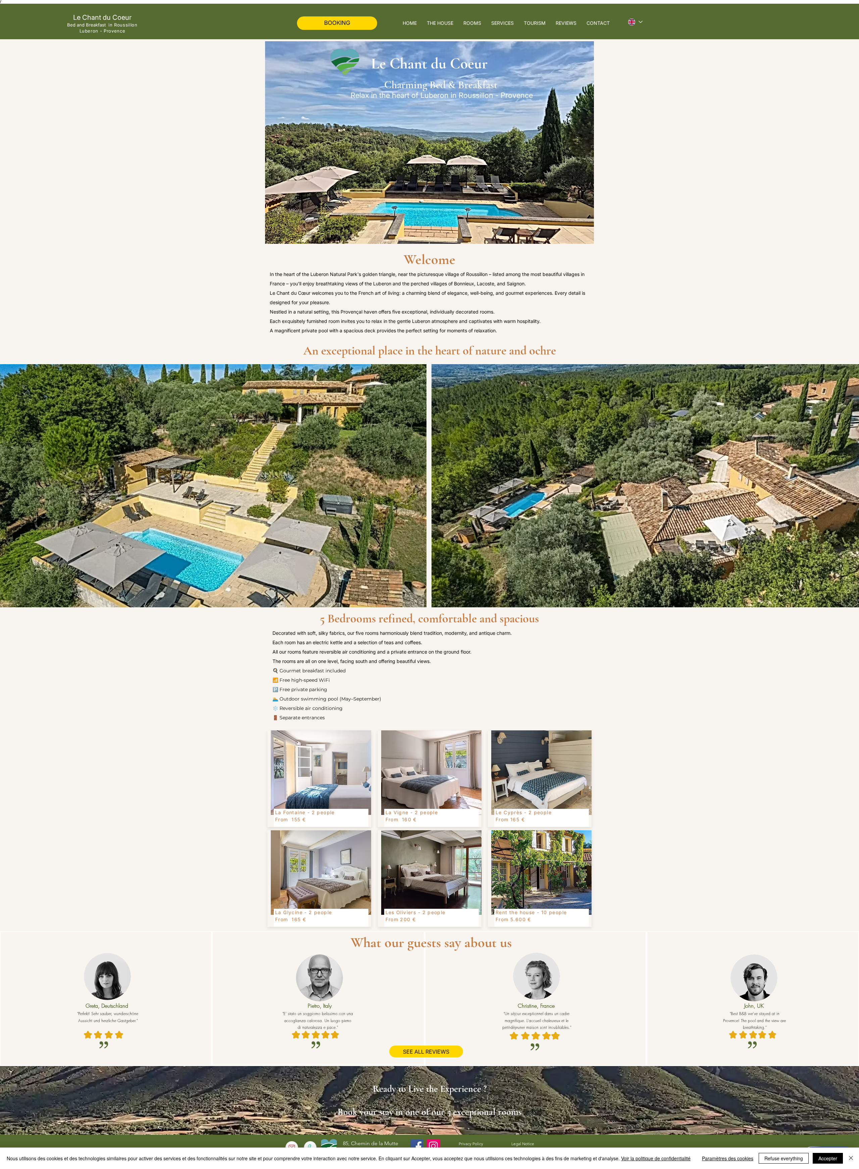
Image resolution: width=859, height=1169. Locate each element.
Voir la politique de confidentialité (656, 1158)
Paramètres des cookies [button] (727, 1158)
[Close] (851, 1158)
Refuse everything (783, 1158)
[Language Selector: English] (635, 22)
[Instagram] (433, 1146)
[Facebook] (416, 1146)
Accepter (827, 1158)
